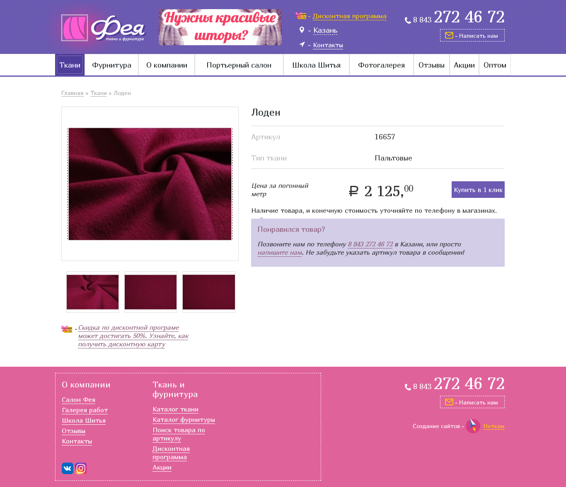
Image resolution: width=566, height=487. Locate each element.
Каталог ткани (175, 409)
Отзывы (431, 65)
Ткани (69, 65)
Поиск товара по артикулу (178, 434)
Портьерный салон (238, 65)
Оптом (495, 65)
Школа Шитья (316, 65)
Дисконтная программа (171, 452)
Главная (72, 92)
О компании (166, 65)
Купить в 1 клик (478, 189)
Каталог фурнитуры (183, 419)
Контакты (77, 441)
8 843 (459, 19)
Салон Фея (78, 399)
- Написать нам (476, 35)
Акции (464, 65)
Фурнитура (111, 65)
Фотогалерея (381, 65)
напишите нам (279, 252)
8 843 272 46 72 (370, 244)
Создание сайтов (436, 425)
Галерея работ (85, 410)
